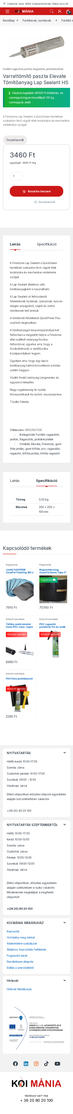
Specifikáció (46, 244)
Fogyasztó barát (17, 955)
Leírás (15, 244)
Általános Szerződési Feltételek (26, 949)
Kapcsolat (13, 931)
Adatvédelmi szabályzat (22, 943)
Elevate (35, 444)
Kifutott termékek (15, 619)
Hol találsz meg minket (21, 937)
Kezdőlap (9, 20)
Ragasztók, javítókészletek (48, 69)
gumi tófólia (32, 448)
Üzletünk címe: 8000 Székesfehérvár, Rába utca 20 (37, 3)
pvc (43, 448)
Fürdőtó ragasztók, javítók (17, 69)
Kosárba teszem (39, 191)
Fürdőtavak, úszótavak (37, 20)
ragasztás (53, 448)
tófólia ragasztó (50, 453)
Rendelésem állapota (20, 961)
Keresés (51, 11)
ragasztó (15, 453)
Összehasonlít (15, 140)
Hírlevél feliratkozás (19, 989)
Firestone (48, 444)
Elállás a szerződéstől (20, 967)
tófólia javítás (31, 453)
